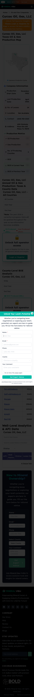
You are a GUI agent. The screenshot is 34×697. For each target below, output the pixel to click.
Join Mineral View (6, 382)
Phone (4, 348)
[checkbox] (3, 373)
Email (5, 341)
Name (5, 332)
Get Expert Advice (17, 377)
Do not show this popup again (13, 373)
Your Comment (7, 364)
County (4, 357)
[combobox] (17, 361)
